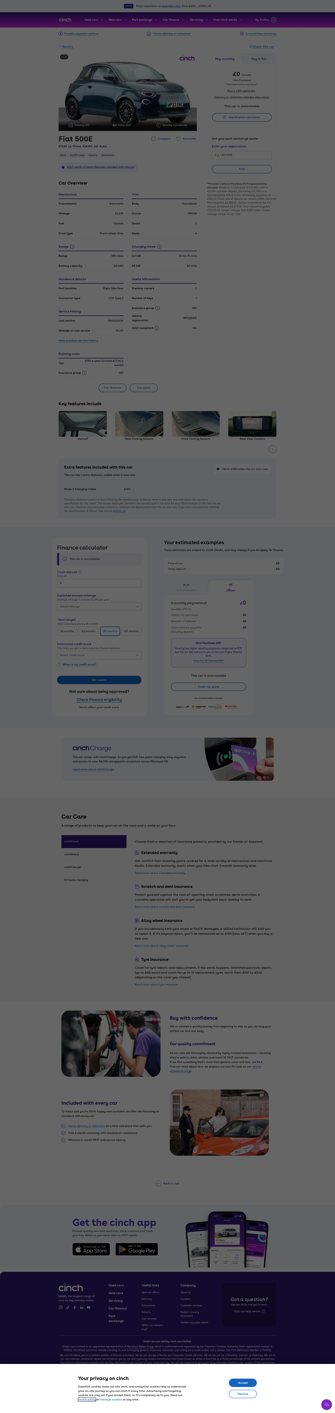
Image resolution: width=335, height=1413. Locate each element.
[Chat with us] (326, 1404)
